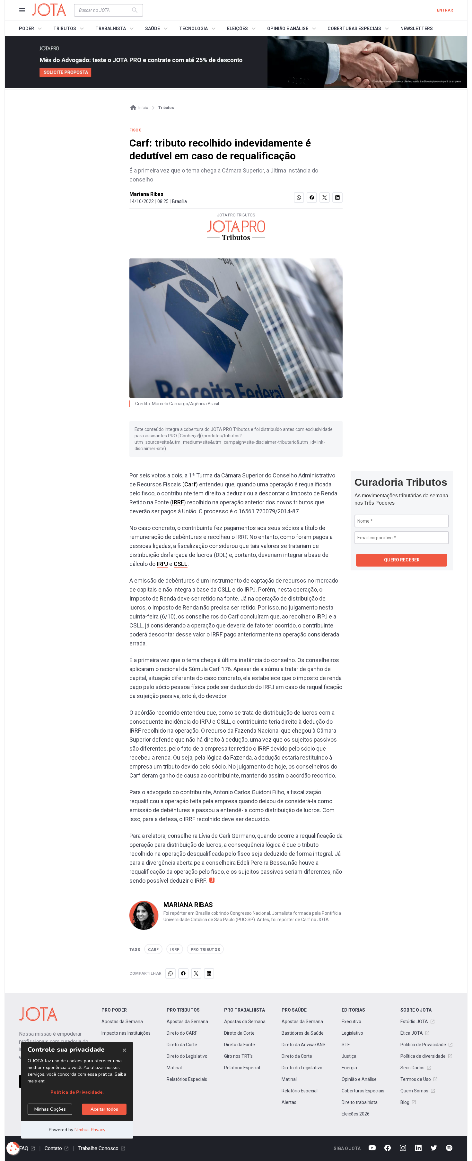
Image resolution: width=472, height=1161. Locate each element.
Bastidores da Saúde (303, 1033)
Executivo (351, 1021)
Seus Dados (412, 1067)
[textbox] (104, 10)
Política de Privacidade (423, 1044)
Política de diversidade (423, 1056)
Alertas (289, 1102)
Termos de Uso (415, 1079)
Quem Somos (414, 1090)
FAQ (23, 1148)
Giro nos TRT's (238, 1056)
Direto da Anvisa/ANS (304, 1044)
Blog (404, 1102)
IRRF (178, 502)
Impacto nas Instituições (126, 1033)
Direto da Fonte (239, 1044)
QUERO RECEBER (402, 559)
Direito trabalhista (360, 1102)
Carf (190, 484)
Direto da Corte (182, 1044)
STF (346, 1044)
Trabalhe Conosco (98, 1148)
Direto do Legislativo (187, 1056)
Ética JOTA (411, 1033)
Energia (349, 1067)
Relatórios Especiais (187, 1079)
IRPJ (162, 563)
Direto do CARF (182, 1033)
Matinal (174, 1067)
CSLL (181, 563)
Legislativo (352, 1033)
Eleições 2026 (356, 1113)
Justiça (349, 1056)
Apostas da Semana (122, 1021)
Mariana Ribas (146, 194)
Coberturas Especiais (363, 1090)
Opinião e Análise (359, 1079)
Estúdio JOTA (414, 1021)
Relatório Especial (242, 1067)
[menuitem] (31, 28)
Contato (53, 1148)
